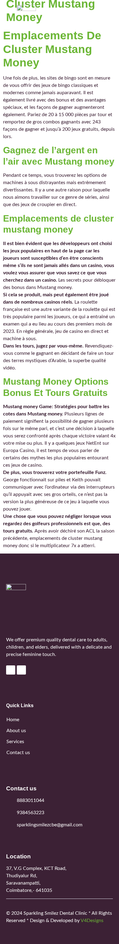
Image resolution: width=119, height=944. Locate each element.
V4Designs (92, 920)
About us (16, 730)
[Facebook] (10, 670)
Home (12, 719)
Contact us (18, 752)
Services (15, 741)
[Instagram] (21, 670)
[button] (108, 18)
